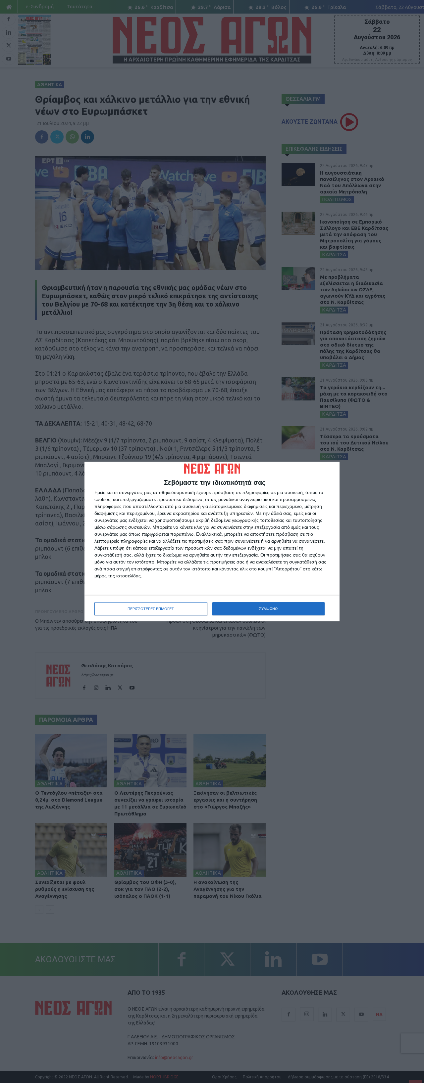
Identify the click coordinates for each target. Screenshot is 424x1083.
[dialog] (212, 542)
